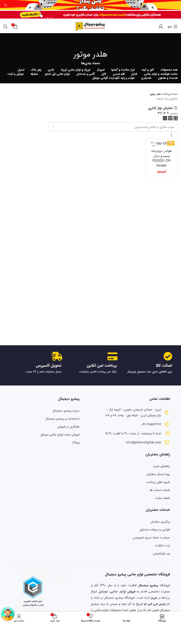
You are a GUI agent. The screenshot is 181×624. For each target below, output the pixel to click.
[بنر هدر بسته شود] (5, 5)
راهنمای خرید (161, 466)
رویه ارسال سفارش (158, 474)
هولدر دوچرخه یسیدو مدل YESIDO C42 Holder (161, 158)
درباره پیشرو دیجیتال (66, 410)
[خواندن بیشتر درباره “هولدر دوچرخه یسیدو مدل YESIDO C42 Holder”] (170, 141)
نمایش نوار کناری (160, 108)
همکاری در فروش (68, 426)
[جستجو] (5, 26)
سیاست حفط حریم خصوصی (151, 537)
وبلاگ (75, 442)
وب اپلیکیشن (161, 553)
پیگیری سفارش (160, 521)
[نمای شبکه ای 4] (165, 119)
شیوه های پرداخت (158, 482)
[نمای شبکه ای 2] (175, 119)
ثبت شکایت (162, 545)
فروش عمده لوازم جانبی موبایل (59, 434)
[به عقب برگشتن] (90, 42)
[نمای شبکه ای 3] (169, 119)
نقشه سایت (162, 498)
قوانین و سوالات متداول (155, 529)
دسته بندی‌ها (90, 63)
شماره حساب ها (160, 490)
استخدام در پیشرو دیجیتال (62, 418)
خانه (175, 94)
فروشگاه (167, 94)
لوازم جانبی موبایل (112, 591)
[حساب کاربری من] (160, 26)
